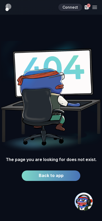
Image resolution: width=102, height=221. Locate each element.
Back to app (51, 175)
